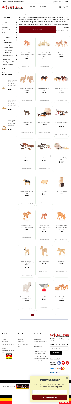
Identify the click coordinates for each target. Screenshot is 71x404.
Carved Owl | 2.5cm (61, 191)
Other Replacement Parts (9, 62)
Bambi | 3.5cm (61, 261)
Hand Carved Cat (27, 122)
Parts (3, 35)
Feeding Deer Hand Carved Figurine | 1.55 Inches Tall (61, 227)
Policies (4, 339)
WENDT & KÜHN (38, 346)
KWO (35, 344)
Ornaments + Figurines (8, 29)
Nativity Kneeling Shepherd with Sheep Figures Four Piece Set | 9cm (12, 103)
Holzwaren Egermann (40, 356)
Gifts (3, 32)
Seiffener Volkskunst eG (40, 341)
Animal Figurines (9, 45)
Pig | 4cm (44, 191)
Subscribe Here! (50, 397)
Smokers (43, 7)
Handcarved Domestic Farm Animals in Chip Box (61, 157)
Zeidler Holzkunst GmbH (40, 349)
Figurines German (8, 40)
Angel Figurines (8, 42)
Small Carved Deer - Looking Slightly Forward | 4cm (27, 263)
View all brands (38, 361)
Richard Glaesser (38, 337)
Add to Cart (27, 44)
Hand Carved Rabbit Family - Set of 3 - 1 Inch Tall (44, 54)
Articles (4, 348)
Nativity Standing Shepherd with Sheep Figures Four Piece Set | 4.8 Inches (12, 83)
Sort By (66, 27)
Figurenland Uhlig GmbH (40, 351)
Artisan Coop (37, 339)
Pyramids (33, 7)
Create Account (58, 1)
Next (53, 315)
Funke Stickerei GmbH (40, 353)
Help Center (5, 341)
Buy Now (26, 47)
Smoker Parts (6, 59)
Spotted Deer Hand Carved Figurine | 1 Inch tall (44, 227)
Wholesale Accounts (7, 337)
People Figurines (8, 50)
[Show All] (51, 7)
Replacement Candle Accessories (8, 56)
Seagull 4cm (44, 296)
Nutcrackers (5, 27)
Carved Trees (7, 52)
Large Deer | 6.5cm (44, 261)
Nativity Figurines (8, 47)
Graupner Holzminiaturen (41, 358)
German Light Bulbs (8, 64)
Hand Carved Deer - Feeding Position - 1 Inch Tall (27, 54)
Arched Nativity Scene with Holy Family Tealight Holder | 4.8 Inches (12, 123)
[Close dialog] (67, 378)
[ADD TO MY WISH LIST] (31, 38)
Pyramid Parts (6, 37)
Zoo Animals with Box (44, 122)
